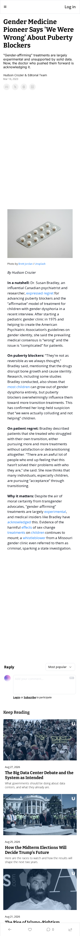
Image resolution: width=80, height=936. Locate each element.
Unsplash (40, 264)
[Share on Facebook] (6, 87)
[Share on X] (15, 87)
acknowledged (19, 522)
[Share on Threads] (24, 87)
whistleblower (34, 537)
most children (18, 386)
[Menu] (5, 6)
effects (27, 527)
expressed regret (40, 293)
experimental (55, 511)
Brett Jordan (25, 264)
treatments (16, 532)
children (37, 532)
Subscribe (30, 697)
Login (16, 697)
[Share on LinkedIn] (32, 87)
